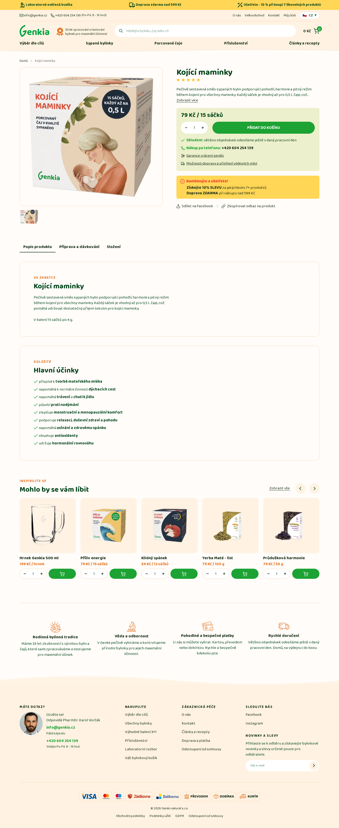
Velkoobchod (254, 15)
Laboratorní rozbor (141, 749)
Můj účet (289, 15)
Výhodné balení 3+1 (141, 732)
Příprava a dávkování (79, 247)
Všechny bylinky (138, 723)
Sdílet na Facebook (197, 206)
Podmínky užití (160, 816)
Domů (24, 60)
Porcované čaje (168, 43)
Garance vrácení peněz (205, 156)
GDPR (179, 816)
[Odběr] (313, 765)
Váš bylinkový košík (141, 758)
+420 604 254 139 (68, 15)
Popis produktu (37, 247)
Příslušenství (236, 43)
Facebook (254, 715)
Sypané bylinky (99, 43)
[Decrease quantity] (186, 127)
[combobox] (205, 31)
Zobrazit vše (279, 488)
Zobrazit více (187, 100)
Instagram (254, 723)
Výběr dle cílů (32, 43)
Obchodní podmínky (130, 816)
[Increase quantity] (202, 127)
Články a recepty (304, 43)
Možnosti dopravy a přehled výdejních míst (221, 163)
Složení (114, 247)
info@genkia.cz (35, 15)
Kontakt (274, 15)
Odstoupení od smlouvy (201, 749)
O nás (237, 15)
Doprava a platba (196, 741)
